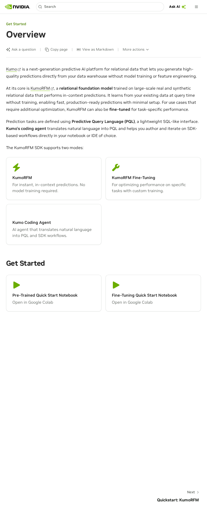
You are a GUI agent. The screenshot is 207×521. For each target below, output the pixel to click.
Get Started (16, 24)
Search (50, 6)
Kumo (11, 69)
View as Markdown (98, 49)
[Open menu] (196, 6)
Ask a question (24, 49)
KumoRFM (40, 88)
